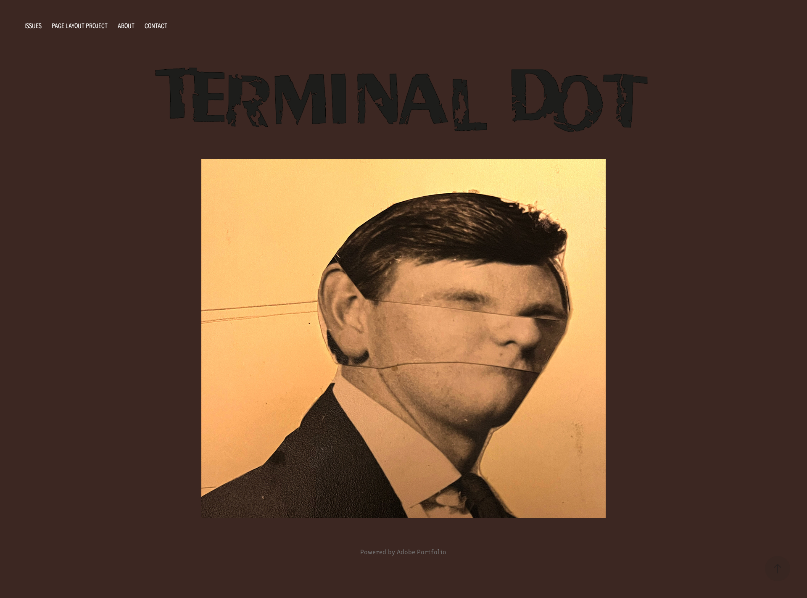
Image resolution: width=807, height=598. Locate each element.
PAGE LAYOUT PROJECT (80, 25)
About (126, 25)
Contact (156, 25)
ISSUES (33, 25)
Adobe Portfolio (421, 551)
